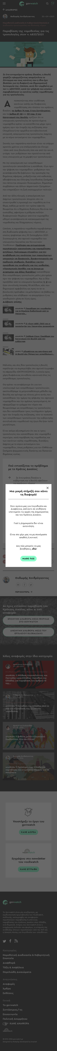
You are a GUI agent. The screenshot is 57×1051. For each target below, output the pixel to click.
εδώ (34, 549)
